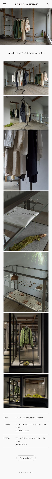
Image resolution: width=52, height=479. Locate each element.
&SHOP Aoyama (22, 431)
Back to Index (26, 458)
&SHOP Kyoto (21, 444)
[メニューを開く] (4, 4)
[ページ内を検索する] (47, 4)
